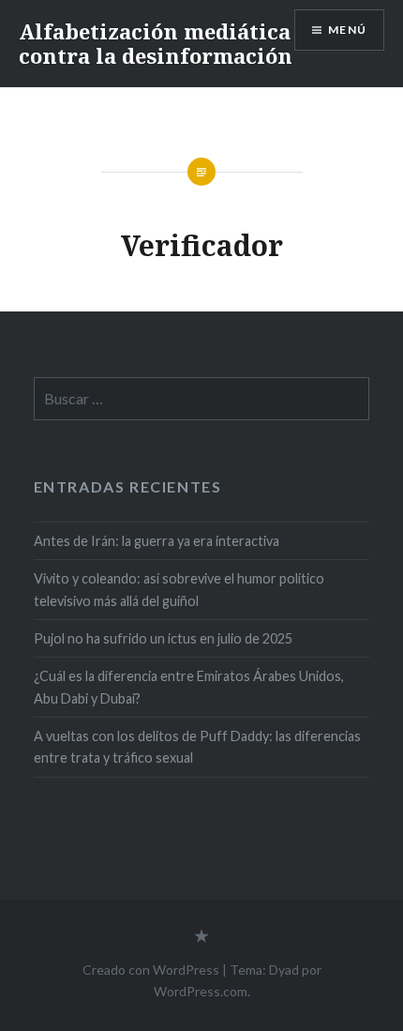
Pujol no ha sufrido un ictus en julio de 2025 (163, 638)
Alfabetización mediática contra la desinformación (155, 43)
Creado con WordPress (150, 970)
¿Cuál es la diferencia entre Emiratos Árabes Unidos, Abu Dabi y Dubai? (189, 686)
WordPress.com (200, 991)
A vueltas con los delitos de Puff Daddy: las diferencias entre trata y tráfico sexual (197, 747)
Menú (347, 30)
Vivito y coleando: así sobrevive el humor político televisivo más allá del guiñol (179, 589)
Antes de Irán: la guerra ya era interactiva (156, 541)
